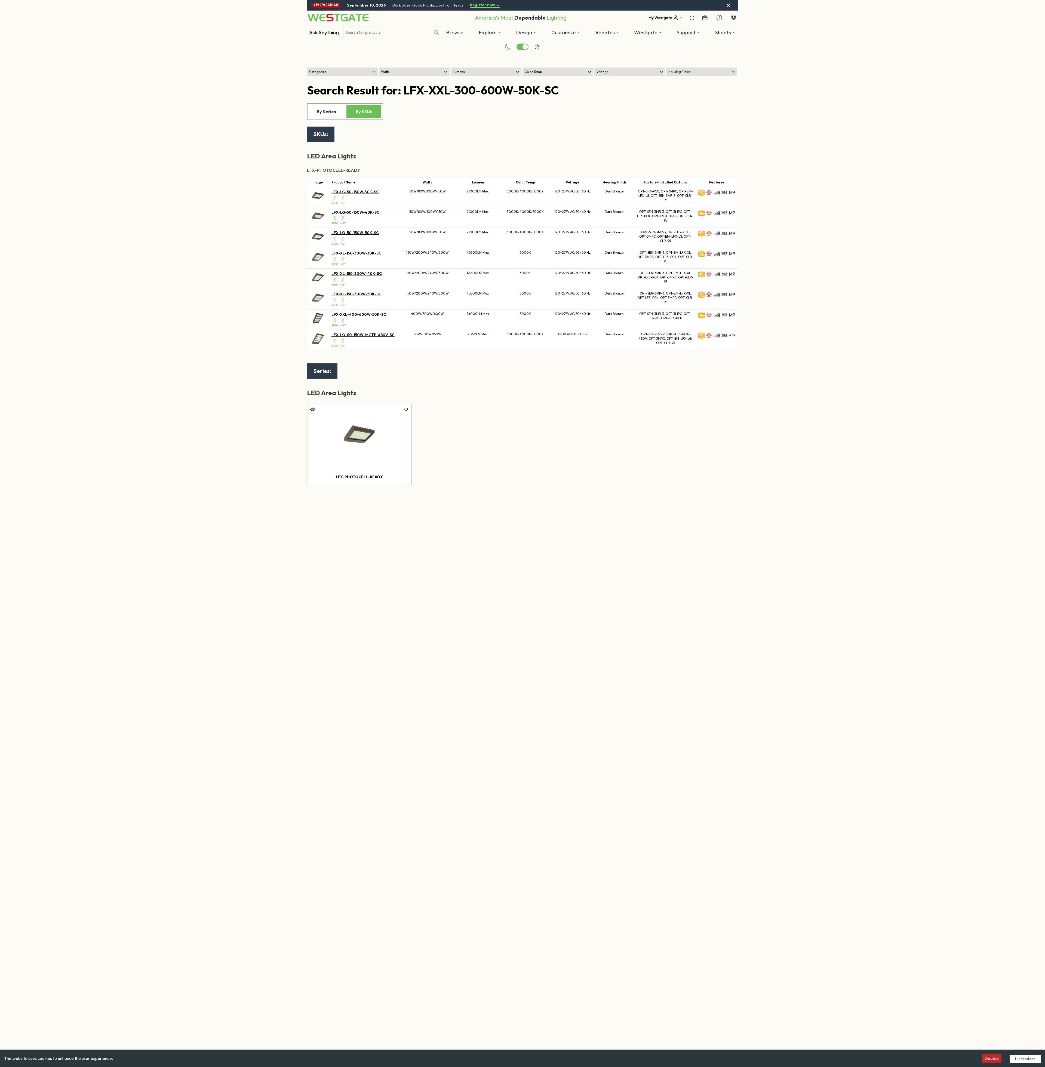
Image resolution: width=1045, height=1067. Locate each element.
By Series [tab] (326, 111)
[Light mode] (537, 46)
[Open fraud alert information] (719, 17)
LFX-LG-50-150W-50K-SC (355, 232)
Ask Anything (324, 32)
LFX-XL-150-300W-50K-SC (356, 294)
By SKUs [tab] (364, 111)
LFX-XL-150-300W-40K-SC (356, 273)
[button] (607, 32)
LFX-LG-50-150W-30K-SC (355, 191)
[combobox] (387, 32)
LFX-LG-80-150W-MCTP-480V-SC (363, 334)
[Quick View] (312, 409)
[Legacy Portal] (704, 17)
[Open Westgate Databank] (733, 17)
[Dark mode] (507, 46)
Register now (485, 5)
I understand (1025, 1058)
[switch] (522, 47)
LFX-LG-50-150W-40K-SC (355, 212)
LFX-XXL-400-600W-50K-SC (358, 314)
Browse (454, 32)
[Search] (436, 32)
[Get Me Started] (692, 17)
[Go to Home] (338, 17)
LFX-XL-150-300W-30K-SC (356, 253)
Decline (992, 1058)
